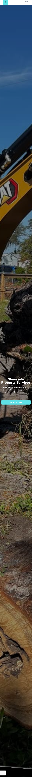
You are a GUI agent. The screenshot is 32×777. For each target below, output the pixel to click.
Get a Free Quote (16, 402)
